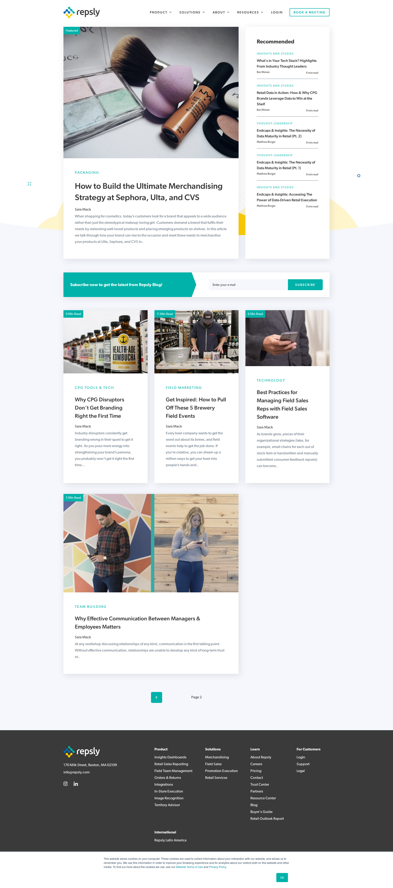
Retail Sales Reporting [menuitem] (171, 764)
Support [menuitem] (303, 764)
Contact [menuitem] (256, 778)
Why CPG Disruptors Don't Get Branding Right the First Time (99, 407)
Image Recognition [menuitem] (169, 798)
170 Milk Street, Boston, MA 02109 (90, 765)
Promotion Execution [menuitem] (221, 771)
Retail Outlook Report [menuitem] (267, 819)
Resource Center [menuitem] (263, 798)
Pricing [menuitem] (255, 771)
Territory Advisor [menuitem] (167, 805)
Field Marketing (184, 388)
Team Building (91, 607)
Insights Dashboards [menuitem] (170, 757)
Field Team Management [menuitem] (173, 771)
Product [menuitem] (158, 12)
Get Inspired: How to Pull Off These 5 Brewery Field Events (196, 407)
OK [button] (282, 877)
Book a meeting (309, 12)
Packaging (87, 173)
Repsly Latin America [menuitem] (170, 840)
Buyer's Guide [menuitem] (261, 812)
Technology (271, 380)
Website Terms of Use (189, 867)
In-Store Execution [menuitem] (168, 791)
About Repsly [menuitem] (260, 757)
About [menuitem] (219, 12)
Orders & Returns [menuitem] (167, 778)
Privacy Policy (217, 867)
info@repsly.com (76, 772)
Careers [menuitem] (256, 764)
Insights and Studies (275, 54)
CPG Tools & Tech (94, 388)
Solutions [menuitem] (190, 12)
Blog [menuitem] (253, 805)
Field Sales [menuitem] (213, 764)
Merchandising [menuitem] (217, 757)
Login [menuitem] (277, 12)
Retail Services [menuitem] (216, 778)
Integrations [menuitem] (163, 785)
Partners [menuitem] (256, 791)
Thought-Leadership (275, 123)
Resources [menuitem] (248, 12)
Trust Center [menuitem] (259, 785)
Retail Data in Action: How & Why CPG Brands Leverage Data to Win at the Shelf (287, 98)
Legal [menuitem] (301, 771)
